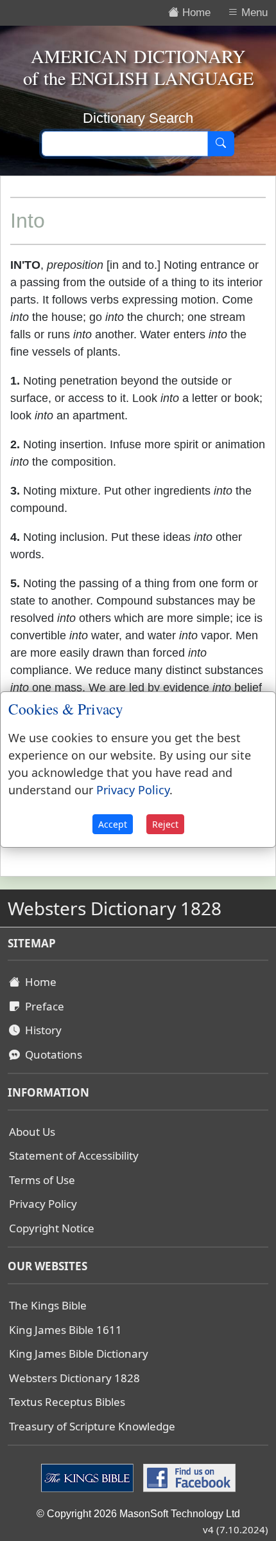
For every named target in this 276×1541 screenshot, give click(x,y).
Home (38, 981)
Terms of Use (42, 1179)
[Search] (220, 144)
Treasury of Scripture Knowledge (92, 1426)
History (41, 1030)
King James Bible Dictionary (78, 1353)
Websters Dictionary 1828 (74, 1378)
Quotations (51, 1054)
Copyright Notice (51, 1228)
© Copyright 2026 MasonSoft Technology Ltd (138, 1513)
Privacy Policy (43, 1203)
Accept (112, 824)
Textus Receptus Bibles (67, 1401)
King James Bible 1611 (65, 1329)
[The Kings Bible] (89, 1477)
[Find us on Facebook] (188, 1477)
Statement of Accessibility (74, 1155)
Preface (42, 1006)
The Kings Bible (48, 1305)
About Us (32, 1131)
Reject (165, 824)
